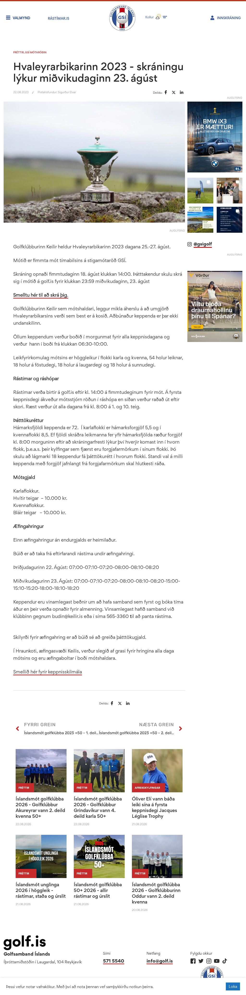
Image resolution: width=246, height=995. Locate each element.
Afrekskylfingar (147, 787)
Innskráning (229, 18)
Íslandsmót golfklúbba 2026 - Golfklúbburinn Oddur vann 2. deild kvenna (156, 893)
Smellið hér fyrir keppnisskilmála (47, 672)
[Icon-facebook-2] (193, 961)
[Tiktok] (225, 961)
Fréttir (18, 52)
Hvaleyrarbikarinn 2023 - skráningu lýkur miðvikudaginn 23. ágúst (98, 72)
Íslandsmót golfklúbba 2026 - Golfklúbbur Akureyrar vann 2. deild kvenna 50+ (40, 807)
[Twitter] (201, 961)
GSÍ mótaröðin (36, 52)
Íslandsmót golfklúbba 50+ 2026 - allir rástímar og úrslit (98, 890)
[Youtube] (217, 961)
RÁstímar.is (58, 18)
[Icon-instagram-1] (209, 961)
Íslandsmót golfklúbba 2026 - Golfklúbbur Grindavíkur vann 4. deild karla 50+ (98, 807)
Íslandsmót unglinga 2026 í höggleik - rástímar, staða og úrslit (41, 890)
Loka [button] (233, 986)
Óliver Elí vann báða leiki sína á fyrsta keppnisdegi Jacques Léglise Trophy (154, 807)
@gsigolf (203, 244)
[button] (200, 190)
